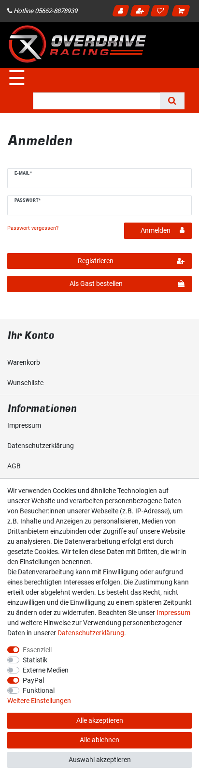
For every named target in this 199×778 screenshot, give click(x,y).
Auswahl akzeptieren (100, 759)
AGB (14, 466)
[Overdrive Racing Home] (77, 43)
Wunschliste (25, 383)
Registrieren (141, 12)
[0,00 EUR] (182, 12)
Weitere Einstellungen (39, 700)
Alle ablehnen (99, 740)
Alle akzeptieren (99, 720)
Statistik (35, 660)
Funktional (39, 690)
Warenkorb (23, 362)
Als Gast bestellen (96, 283)
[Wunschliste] (161, 12)
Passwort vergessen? (32, 228)
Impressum (24, 425)
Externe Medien (46, 670)
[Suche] (172, 100)
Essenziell (37, 650)
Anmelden (122, 12)
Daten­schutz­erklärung (40, 445)
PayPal (33, 680)
